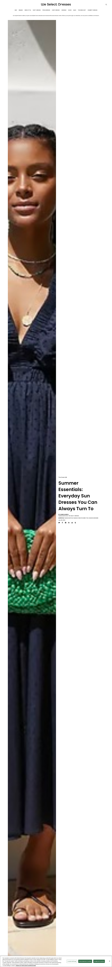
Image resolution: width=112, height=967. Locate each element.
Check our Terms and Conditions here (26, 965)
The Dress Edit (62, 477)
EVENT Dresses (56, 10)
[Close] (109, 961)
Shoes (70, 10)
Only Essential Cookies (85, 961)
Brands (21, 10)
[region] (56, 961)
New (16, 10)
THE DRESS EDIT (82, 10)
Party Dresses (37, 10)
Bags (74, 10)
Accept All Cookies (99, 961)
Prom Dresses (46, 10)
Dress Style (28, 10)
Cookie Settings (72, 961)
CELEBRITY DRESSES (92, 10)
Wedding (63, 10)
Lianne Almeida (64, 514)
